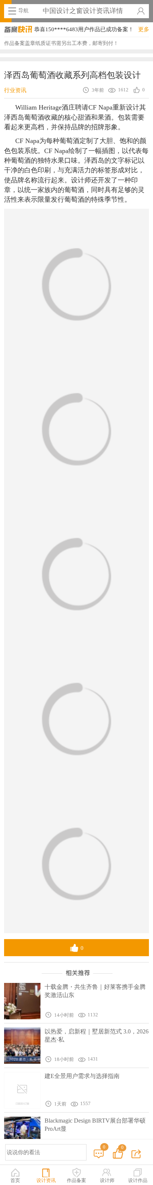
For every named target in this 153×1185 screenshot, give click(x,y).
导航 (23, 10)
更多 (143, 29)
